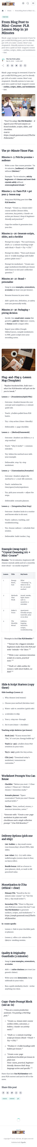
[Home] (3, 11)
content (12, 1098)
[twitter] (16, 65)
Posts (9, 11)
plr (18, 1098)
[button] (28, 3)
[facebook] (7, 65)
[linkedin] (12, 65)
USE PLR (5, 17)
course (5, 1098)
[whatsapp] (20, 65)
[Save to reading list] (25, 65)
